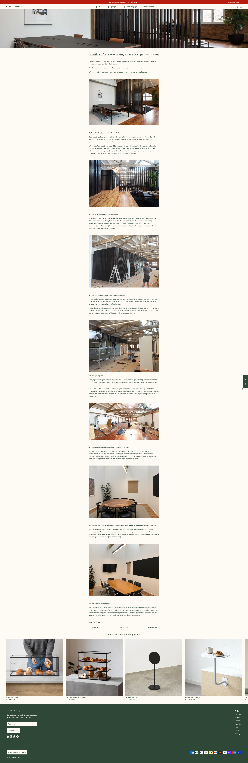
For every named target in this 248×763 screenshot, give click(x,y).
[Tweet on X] (94, 622)
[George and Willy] (14, 6)
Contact (237, 721)
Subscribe (13, 730)
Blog (236, 727)
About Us (238, 724)
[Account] (232, 7)
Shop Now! (137, 2)
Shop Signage (110, 7)
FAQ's (237, 711)
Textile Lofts (116, 68)
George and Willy (15, 757)
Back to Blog (124, 627)
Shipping (238, 714)
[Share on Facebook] (96, 622)
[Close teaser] (243, 389)
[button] (245, 381)
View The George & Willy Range (124, 634)
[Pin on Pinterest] (99, 622)
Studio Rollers (134, 529)
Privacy (237, 734)
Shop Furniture (148, 7)
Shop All (96, 7)
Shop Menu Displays (129, 7)
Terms (237, 730)
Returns (237, 717)
